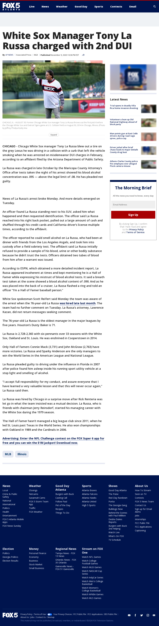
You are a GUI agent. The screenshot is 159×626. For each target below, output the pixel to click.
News (6, 486)
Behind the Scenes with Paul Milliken (118, 514)
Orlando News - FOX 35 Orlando (65, 561)
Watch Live (114, 532)
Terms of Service (135, 232)
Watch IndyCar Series (92, 577)
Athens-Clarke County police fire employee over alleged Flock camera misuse (124, 163)
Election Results (10, 560)
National (6, 500)
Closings (33, 490)
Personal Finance (37, 553)
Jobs (137, 515)
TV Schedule (115, 539)
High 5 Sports (88, 505)
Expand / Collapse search (155, 6)
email (154, 615)
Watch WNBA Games (92, 594)
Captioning (140, 530)
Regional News (65, 549)
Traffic (32, 508)
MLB (36, 55)
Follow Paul (61, 501)
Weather (35, 486)
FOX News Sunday (11, 525)
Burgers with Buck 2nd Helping (118, 527)
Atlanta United (89, 501)
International (8, 504)
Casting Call (61, 497)
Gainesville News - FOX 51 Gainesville (64, 568)
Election (8, 549)
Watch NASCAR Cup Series (92, 572)
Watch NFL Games (91, 556)
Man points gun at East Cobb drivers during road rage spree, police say (124, 136)
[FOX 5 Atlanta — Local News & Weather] (12, 6)
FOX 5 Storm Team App (38, 503)
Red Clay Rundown (118, 497)
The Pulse (113, 494)
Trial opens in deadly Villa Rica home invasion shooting (124, 106)
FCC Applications (143, 526)
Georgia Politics (10, 556)
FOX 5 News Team (144, 501)
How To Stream (143, 490)
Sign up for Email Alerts (143, 510)
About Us (141, 486)
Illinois (21, 454)
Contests (139, 497)
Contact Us (140, 505)
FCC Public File (142, 523)
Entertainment (9, 515)
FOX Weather (35, 511)
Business (33, 560)
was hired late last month (77, 303)
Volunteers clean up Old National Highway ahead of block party (123, 122)
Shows (113, 486)
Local (5, 490)
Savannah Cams (37, 497)
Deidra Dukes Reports (115, 521)
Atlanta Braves (89, 490)
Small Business (36, 568)
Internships (140, 519)
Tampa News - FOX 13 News (65, 554)
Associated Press (23, 55)
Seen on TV (140, 494)
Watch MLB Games (92, 567)
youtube (129, 615)
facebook (135, 615)
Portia (112, 501)
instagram (147, 615)
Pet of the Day (62, 505)
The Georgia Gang (118, 505)
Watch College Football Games (90, 562)
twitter (141, 615)
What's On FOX (116, 536)
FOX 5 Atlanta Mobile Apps (13, 521)
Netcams (33, 494)
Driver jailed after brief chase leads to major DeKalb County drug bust (124, 150)
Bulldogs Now (116, 508)
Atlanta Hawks (89, 497)
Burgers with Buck (64, 494)
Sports (86, 486)
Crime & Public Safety (9, 495)
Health (5, 511)
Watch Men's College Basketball (92, 583)
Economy (34, 556)
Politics (6, 508)
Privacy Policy (136, 229)
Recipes (59, 508)
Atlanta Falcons (90, 494)
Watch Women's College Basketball (91, 589)
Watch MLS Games (91, 598)
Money (34, 549)
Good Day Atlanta (62, 487)
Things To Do (62, 512)
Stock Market (35, 564)
